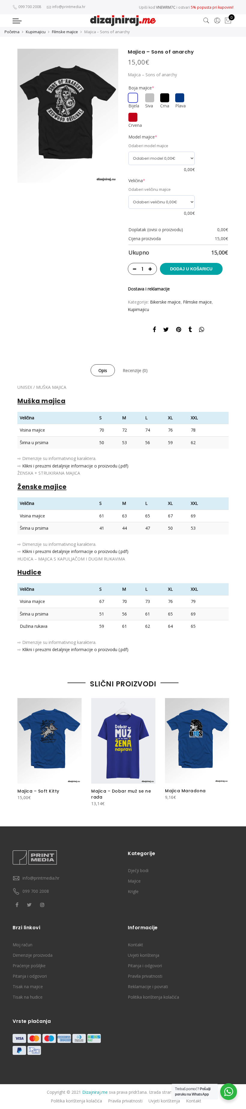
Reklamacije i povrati (148, 986)
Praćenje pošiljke (29, 965)
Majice (134, 881)
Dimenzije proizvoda (32, 955)
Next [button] (223, 749)
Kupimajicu (36, 31)
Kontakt (135, 944)
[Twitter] (30, 904)
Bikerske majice (165, 302)
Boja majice (141, 88)
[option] (67, 116)
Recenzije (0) (135, 370)
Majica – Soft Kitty (38, 791)
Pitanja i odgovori (30, 976)
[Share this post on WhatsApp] (201, 330)
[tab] (103, 370)
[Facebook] (18, 904)
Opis (102, 370)
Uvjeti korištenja (143, 955)
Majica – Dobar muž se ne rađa (121, 794)
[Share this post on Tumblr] (190, 330)
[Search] (206, 20)
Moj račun (22, 944)
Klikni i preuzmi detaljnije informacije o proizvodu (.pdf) (75, 466)
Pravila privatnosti (145, 976)
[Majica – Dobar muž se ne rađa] (123, 740)
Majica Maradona (185, 791)
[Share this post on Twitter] (166, 330)
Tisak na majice (28, 986)
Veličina (136, 180)
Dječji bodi (138, 870)
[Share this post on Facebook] (154, 330)
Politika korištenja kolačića (153, 997)
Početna (12, 31)
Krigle (133, 891)
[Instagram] (43, 904)
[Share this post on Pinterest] (178, 330)
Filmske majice (65, 31)
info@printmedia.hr (40, 878)
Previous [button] (22, 749)
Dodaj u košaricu (191, 268)
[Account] (217, 20)
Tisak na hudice (28, 997)
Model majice (142, 137)
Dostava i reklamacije (149, 289)
